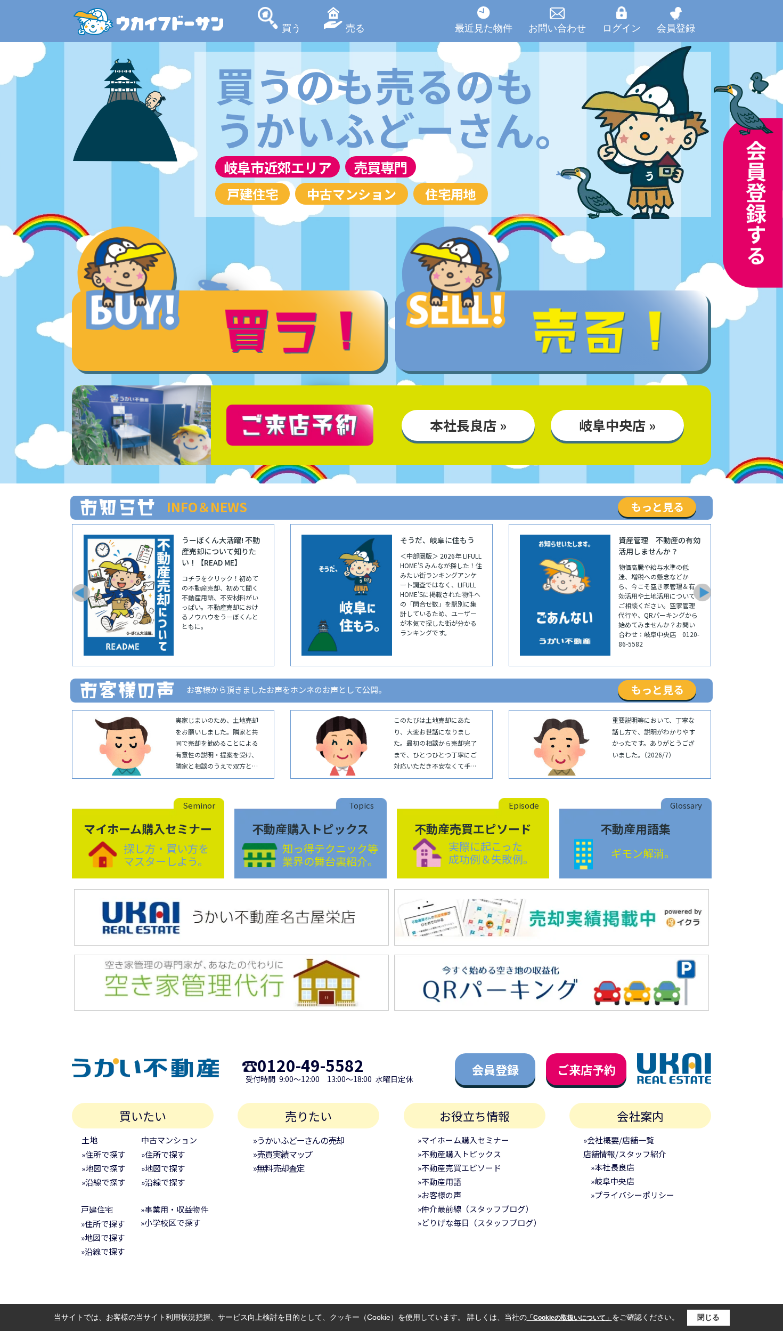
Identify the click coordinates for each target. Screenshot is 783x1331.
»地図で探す (103, 1168)
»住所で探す (103, 1154)
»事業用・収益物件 (174, 1209)
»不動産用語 (439, 1181)
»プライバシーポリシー (632, 1194)
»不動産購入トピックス (459, 1153)
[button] (80, 592)
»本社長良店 (612, 1167)
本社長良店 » (468, 424)
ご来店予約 (586, 1069)
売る (355, 27)
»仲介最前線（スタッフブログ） (475, 1208)
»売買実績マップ (282, 1154)
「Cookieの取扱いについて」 (569, 1317)
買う (291, 27)
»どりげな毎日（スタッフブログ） (479, 1222)
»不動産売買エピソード (459, 1167)
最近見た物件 (483, 27)
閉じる (708, 1317)
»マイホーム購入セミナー (463, 1140)
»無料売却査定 (278, 1167)
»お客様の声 (439, 1194)
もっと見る (657, 506)
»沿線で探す (103, 1182)
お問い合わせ (557, 27)
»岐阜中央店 (612, 1181)
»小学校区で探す (170, 1222)
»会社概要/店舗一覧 (618, 1140)
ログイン (621, 27)
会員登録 (676, 27)
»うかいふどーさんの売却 (298, 1140)
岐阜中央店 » (617, 424)
